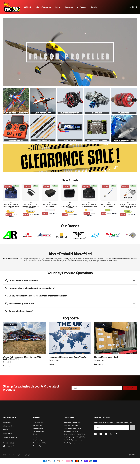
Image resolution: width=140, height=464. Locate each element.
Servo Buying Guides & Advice (72, 422)
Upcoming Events (38, 428)
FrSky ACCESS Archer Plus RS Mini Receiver (108, 205)
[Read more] (126, 7)
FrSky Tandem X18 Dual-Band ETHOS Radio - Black (89, 205)
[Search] (130, 7)
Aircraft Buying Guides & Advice (73, 428)
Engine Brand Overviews (71, 431)
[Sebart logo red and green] (113, 235)
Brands (35, 434)
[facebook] (106, 434)
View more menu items (104, 7)
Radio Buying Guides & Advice (72, 443)
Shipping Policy (37, 440)
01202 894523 (10, 443)
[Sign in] (133, 7)
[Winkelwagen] (136, 7)
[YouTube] (101, 434)
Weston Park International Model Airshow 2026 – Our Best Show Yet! (22, 358)
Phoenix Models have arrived (106, 357)
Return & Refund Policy (39, 443)
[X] (111, 434)
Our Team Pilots (37, 425)
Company (36, 417)
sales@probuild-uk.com (12, 446)
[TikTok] (116, 434)
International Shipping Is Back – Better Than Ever (68, 357)
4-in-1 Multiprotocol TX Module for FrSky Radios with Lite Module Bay (30, 206)
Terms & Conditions (38, 431)
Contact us (36, 437)
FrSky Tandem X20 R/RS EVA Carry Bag (50, 205)
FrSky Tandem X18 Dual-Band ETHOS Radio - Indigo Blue (11, 206)
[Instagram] (95, 434)
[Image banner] (16, 101)
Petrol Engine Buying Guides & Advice (74, 437)
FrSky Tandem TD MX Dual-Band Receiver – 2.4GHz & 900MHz (128, 206)
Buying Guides (69, 417)
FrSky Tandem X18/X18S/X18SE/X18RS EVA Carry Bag (70, 206)
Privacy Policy (37, 446)
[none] (133, 192)
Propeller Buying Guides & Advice (73, 440)
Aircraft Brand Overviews (71, 425)
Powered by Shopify (24, 455)
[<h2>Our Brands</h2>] (10, 235)
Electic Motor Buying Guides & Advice (74, 434)
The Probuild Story (38, 422)
